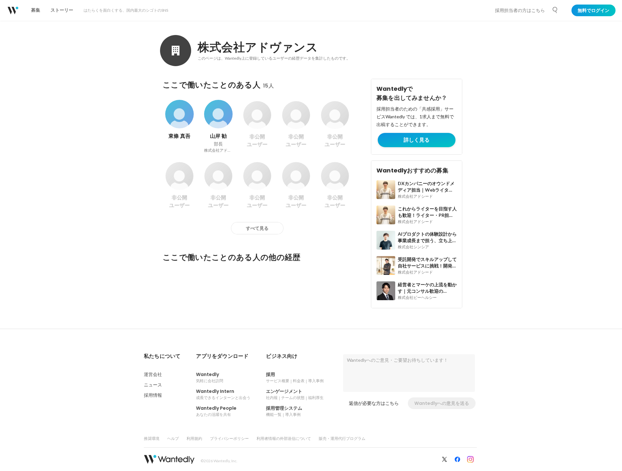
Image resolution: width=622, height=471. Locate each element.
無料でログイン (593, 10)
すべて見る (257, 228)
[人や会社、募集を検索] (555, 10)
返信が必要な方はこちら (374, 403)
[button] (162, 356)
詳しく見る (417, 140)
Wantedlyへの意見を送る (441, 403)
